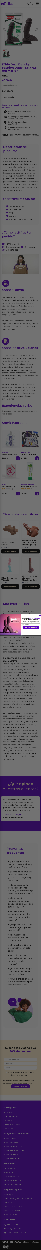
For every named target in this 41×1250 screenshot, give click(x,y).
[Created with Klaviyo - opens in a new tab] (20, 635)
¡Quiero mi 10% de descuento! (31, 627)
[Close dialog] (40, 615)
